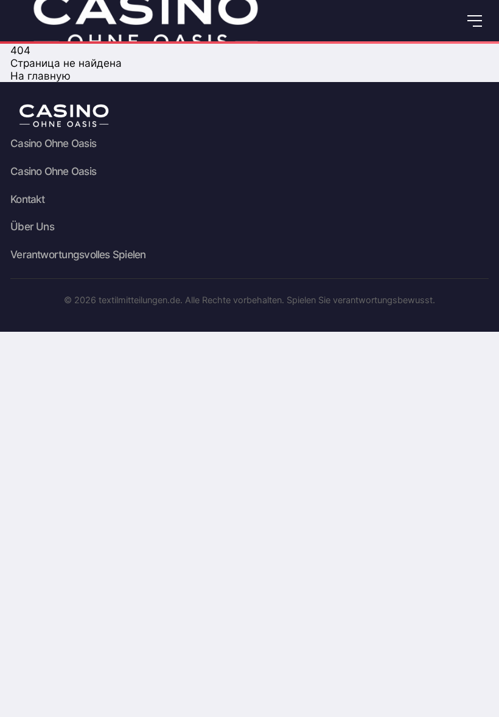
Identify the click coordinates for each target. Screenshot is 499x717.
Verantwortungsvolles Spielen (77, 254)
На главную (40, 75)
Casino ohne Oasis (53, 143)
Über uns (32, 226)
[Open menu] (474, 20)
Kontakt (27, 199)
